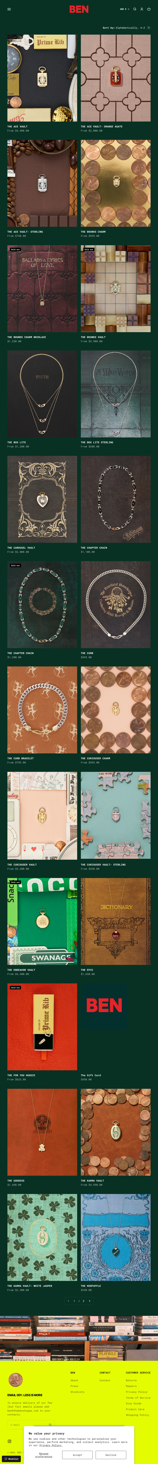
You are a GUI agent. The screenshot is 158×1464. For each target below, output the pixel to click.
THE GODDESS (15, 1180)
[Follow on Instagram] (9, 1441)
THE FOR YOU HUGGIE (21, 1075)
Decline (111, 1454)
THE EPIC (87, 969)
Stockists (77, 1391)
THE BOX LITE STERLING (97, 442)
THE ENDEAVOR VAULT (21, 969)
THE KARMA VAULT (92, 1180)
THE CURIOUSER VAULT (22, 864)
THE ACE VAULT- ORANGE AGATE (102, 126)
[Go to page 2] (89, 1301)
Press (74, 1386)
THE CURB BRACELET (20, 758)
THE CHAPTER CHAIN (94, 547)
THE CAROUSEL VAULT (21, 547)
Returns (131, 1380)
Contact (105, 1380)
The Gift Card (91, 1075)
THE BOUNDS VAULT (93, 337)
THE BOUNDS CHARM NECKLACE (26, 337)
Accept (77, 1454)
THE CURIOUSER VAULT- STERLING (103, 864)
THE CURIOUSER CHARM (95, 758)
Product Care (135, 1409)
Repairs (131, 1386)
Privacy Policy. (51, 1445)
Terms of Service (138, 1397)
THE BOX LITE (16, 442)
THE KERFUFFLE (91, 1285)
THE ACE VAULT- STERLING (25, 231)
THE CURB (87, 653)
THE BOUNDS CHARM (93, 231)
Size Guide (133, 1403)
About (74, 1380)
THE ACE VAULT (17, 126)
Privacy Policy (137, 1391)
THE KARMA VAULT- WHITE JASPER (29, 1285)
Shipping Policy (137, 1414)
